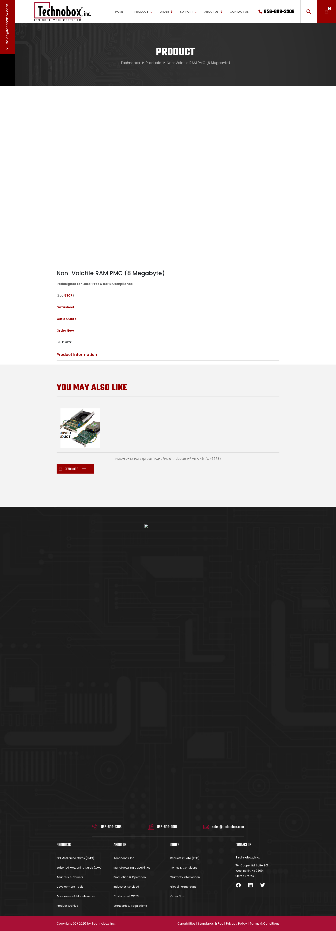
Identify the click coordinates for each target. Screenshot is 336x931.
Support (186, 12)
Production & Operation (130, 877)
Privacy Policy (236, 923)
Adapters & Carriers (70, 877)
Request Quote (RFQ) (185, 858)
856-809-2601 (167, 827)
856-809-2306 (279, 12)
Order (164, 12)
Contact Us (239, 12)
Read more (71, 469)
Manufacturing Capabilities (132, 868)
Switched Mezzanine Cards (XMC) (80, 868)
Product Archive (67, 906)
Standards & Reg (210, 923)
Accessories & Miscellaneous (76, 896)
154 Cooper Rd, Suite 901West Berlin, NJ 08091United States (251, 871)
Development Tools (70, 887)
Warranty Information (185, 877)
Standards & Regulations (130, 906)
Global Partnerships (183, 887)
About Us (211, 12)
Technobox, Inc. (124, 858)
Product (141, 12)
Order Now (177, 896)
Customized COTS (126, 896)
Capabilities (186, 923)
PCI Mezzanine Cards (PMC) (75, 858)
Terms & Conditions (183, 868)
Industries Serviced (126, 887)
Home (119, 12)
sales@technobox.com (6, 24)
